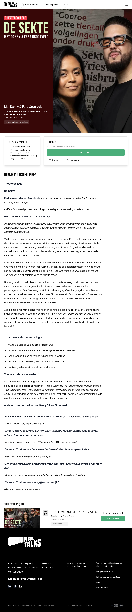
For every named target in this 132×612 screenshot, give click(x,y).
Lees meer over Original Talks (25, 578)
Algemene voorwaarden (75, 605)
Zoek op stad (52, 5)
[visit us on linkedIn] (9, 586)
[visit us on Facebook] (15, 586)
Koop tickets (113, 518)
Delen (55, 160)
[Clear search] (64, 4)
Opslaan (75, 160)
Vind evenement (32, 5)
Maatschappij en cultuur (76, 566)
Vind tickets (86, 152)
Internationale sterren (76, 563)
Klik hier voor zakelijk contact (108, 577)
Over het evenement (113, 513)
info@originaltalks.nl (104, 571)
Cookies (89, 605)
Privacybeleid (102, 588)
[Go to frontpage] (10, 4)
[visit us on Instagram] (21, 586)
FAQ (98, 582)
